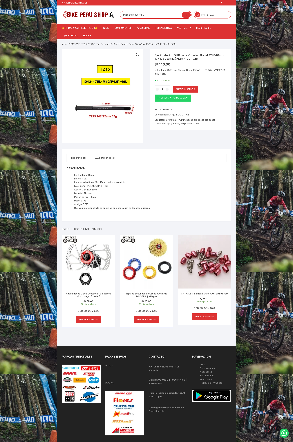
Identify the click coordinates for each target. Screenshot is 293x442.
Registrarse (203, 28)
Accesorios (206, 371)
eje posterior (187, 123)
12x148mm (171, 119)
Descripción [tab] (78, 158)
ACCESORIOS (143, 28)
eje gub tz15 (173, 123)
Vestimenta (206, 379)
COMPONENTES (123, 28)
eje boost (199, 119)
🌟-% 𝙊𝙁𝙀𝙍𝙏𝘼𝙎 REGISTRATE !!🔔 (80, 28)
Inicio (64, 44)
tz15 (197, 123)
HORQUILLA (173, 114)
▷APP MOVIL (71, 35)
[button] (137, 54)
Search (87, 35)
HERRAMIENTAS (164, 28)
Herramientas (207, 375)
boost (189, 119)
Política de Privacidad (211, 382)
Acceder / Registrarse (75, 3)
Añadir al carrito (185, 89)
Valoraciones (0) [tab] (105, 158)
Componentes (207, 368)
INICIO (106, 28)
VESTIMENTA (184, 28)
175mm (181, 119)
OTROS (91, 44)
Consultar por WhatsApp (174, 98)
